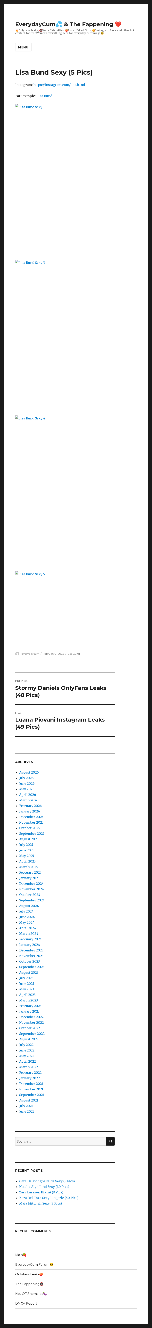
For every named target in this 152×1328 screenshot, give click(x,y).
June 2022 (26, 1050)
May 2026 (26, 789)
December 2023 (31, 950)
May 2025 (26, 856)
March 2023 (28, 1000)
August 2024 (29, 906)
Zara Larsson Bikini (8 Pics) (41, 1192)
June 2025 (26, 850)
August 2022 (29, 1039)
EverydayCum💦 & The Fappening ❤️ (68, 24)
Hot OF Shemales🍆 (31, 1294)
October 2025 (29, 828)
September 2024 (32, 900)
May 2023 (26, 989)
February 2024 (30, 939)
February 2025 (30, 872)
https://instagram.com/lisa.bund (59, 85)
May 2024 (26, 922)
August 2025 (28, 839)
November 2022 (31, 1022)
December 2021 (31, 1084)
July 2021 (26, 1106)
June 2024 (27, 917)
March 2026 (28, 800)
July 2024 (26, 911)
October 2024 (29, 895)
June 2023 (26, 984)
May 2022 (26, 1056)
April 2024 (27, 928)
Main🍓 (21, 1255)
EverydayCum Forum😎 (34, 1264)
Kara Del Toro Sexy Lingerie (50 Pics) (48, 1198)
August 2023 (28, 972)
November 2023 (31, 956)
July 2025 (26, 845)
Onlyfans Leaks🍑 (29, 1274)
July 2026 (26, 778)
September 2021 (31, 1095)
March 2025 (28, 867)
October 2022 (29, 1028)
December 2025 (31, 817)
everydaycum (30, 653)
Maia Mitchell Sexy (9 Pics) (40, 1203)
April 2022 (27, 1061)
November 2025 (31, 822)
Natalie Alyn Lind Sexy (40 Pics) (44, 1187)
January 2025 (29, 878)
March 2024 (28, 934)
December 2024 (31, 884)
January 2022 (29, 1078)
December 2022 (31, 1017)
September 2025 (31, 834)
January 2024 (29, 945)
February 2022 (30, 1073)
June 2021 (26, 1111)
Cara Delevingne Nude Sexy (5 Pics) (47, 1181)
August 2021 (28, 1100)
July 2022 (26, 1045)
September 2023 (31, 967)
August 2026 (29, 772)
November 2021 (31, 1089)
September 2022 (32, 1034)
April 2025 (27, 861)
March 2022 (28, 1067)
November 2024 (31, 889)
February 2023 (30, 1006)
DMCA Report (26, 1303)
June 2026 (27, 783)
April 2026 (27, 795)
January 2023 (29, 1011)
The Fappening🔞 (29, 1284)
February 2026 (30, 806)
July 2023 (26, 978)
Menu (23, 47)
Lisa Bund (44, 96)
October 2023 (29, 961)
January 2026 (29, 811)
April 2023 (27, 995)
